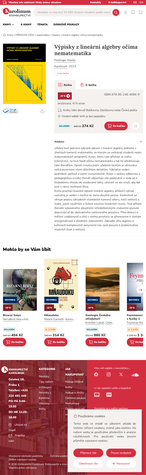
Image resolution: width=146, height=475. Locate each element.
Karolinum (60, 66)
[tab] (64, 85)
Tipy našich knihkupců (46, 384)
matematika (42, 35)
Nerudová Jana (12, 319)
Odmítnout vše (88, 464)
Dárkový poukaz (75, 398)
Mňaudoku (51, 315)
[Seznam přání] (133, 12)
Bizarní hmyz (12, 315)
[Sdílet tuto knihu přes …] (42, 111)
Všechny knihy (44, 406)
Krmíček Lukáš (94, 323)
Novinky (44, 376)
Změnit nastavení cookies (22, 459)
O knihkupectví (117, 2)
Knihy (10, 35)
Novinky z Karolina (45, 395)
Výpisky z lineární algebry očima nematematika (77, 35)
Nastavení (123, 464)
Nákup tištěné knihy (74, 384)
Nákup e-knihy (74, 393)
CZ (135, 2)
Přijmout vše (88, 453)
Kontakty (95, 2)
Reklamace (72, 403)
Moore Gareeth (54, 319)
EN (141, 2)
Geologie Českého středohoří (98, 317)
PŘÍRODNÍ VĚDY (24, 35)
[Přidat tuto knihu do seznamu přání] (136, 126)
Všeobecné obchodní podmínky (26, 456)
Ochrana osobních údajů (63, 456)
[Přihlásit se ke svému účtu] (125, 12)
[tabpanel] (98, 111)
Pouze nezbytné (121, 453)
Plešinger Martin (65, 60)
